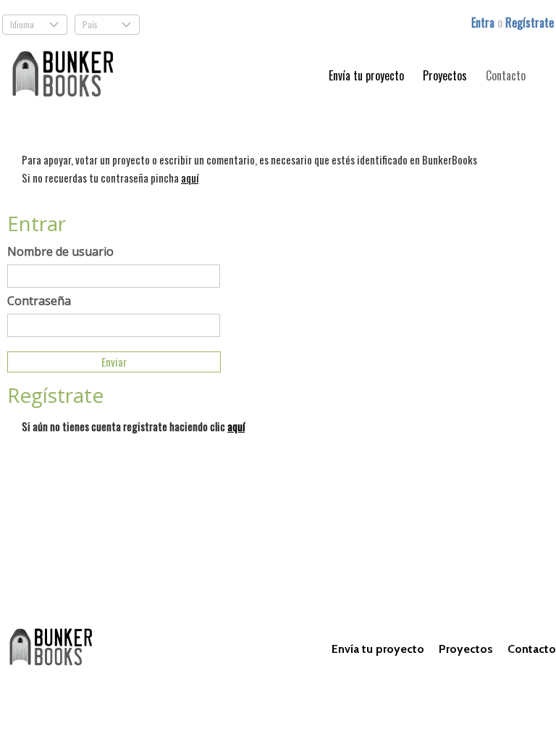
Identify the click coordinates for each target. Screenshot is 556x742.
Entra (484, 22)
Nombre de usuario (60, 251)
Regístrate (529, 22)
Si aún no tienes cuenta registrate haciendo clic (133, 426)
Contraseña (39, 301)
